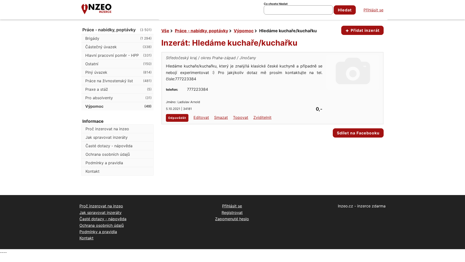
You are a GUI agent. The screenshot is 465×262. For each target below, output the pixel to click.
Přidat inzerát (364, 30)
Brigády (118, 38)
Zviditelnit (262, 117)
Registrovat (232, 212)
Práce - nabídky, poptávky (201, 30)
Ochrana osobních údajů (107, 154)
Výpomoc (244, 30)
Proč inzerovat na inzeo (107, 128)
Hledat (345, 10)
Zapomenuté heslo (232, 218)
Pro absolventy (118, 97)
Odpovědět (177, 118)
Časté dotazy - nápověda (108, 145)
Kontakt (92, 171)
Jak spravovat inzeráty (106, 137)
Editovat (201, 117)
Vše (165, 30)
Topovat (240, 117)
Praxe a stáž (118, 89)
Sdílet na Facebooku (358, 133)
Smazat (221, 117)
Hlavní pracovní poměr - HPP (118, 55)
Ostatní (118, 63)
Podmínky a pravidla (104, 162)
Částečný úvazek (118, 46)
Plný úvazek (118, 72)
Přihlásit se (373, 10)
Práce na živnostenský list (118, 80)
